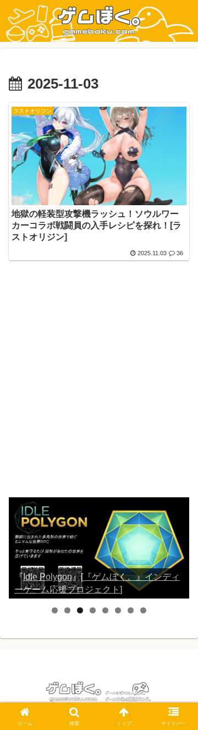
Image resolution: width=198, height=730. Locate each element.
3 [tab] (80, 610)
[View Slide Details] (99, 548)
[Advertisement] (99, 386)
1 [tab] (55, 610)
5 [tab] (105, 610)
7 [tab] (131, 610)
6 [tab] (118, 610)
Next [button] (176, 548)
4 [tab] (93, 610)
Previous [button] (21, 548)
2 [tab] (67, 610)
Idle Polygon (47, 576)
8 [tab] (143, 610)
